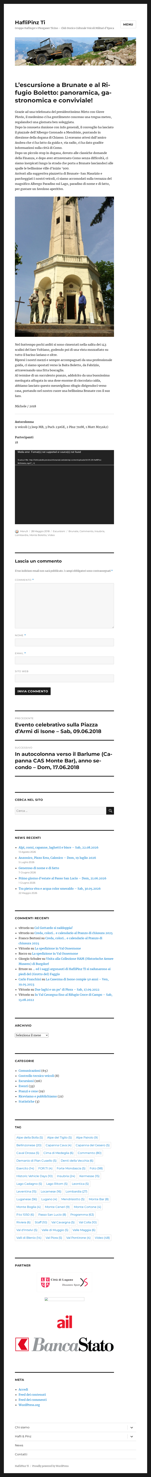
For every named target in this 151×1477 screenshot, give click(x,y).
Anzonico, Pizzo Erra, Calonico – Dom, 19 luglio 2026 (57, 858)
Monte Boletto (38, 535)
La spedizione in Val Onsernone (58, 948)
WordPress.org (29, 1405)
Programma (82, 1214)
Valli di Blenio (28, 1237)
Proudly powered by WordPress (50, 1466)
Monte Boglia (28, 1207)
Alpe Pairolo (87, 1137)
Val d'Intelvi (26, 1230)
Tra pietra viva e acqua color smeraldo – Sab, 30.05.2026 (60, 888)
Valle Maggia (84, 1230)
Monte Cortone (87, 1207)
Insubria (99, 531)
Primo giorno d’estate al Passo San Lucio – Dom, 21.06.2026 (62, 878)
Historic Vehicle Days (34, 1176)
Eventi (23, 1086)
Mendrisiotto (73, 1199)
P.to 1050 (25, 1214)
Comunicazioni (30, 1070)
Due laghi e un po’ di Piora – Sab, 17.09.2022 (67, 989)
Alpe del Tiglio (59, 1137)
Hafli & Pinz (23, 1436)
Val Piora (54, 1237)
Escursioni (59, 531)
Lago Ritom (57, 1184)
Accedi (23, 1389)
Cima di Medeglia (58, 1153)
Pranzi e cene (28, 1091)
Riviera (23, 1222)
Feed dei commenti (33, 1400)
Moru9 (24, 531)
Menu (128, 24)
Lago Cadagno (29, 1184)
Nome (20, 635)
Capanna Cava (58, 1145)
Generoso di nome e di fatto (39, 868)
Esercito (25, 1168)
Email (20, 653)
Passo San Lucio (52, 1214)
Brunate (73, 531)
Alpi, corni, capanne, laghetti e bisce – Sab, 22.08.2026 (59, 847)
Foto (96, 1168)
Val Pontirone (78, 1237)
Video (51, 535)
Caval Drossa (27, 1153)
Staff (41, 1222)
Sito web (22, 671)
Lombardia (21, 535)
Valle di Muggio (55, 1230)
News (19, 1445)
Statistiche (26, 1101)
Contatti (21, 1454)
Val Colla (88, 1222)
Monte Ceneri (57, 1207)
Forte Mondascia (71, 1168)
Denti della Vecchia (77, 1160)
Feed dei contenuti (32, 1394)
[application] (64, 487)
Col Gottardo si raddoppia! (53, 928)
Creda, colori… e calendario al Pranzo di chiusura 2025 (73, 933)
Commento (86, 531)
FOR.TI (45, 1168)
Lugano (49, 1199)
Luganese (26, 1199)
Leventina (26, 1191)
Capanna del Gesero (93, 1145)
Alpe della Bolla (29, 1137)
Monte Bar (99, 1199)
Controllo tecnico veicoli (36, 1076)
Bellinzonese (28, 1145)
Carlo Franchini (30, 979)
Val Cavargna (63, 1222)
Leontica (80, 1184)
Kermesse (89, 1176)
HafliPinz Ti (30, 22)
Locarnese (51, 1191)
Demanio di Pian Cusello (36, 1160)
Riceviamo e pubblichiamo (38, 1096)
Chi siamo (22, 1427)
